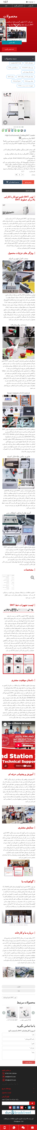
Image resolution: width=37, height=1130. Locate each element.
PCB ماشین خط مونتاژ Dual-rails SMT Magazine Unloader (12, 1020)
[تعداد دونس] (18, 1112)
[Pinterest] (10, 1107)
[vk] (21, 1107)
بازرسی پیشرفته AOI (15, 635)
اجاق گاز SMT (29, 63)
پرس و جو (28, 182)
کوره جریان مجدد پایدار (24, 633)
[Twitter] (25, 1107)
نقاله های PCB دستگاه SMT (25, 76)
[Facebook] (17, 1107)
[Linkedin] (29, 1107)
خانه (6, 5)
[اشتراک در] (32, 1103)
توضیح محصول (30, 190)
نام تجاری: (32, 171)
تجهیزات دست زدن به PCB (25, 85)
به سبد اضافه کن (14, 182)
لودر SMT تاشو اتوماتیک (9, 997)
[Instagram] (14, 1107)
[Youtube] (33, 1107)
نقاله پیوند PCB (29, 81)
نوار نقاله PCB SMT (27, 67)
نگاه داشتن (12, 42)
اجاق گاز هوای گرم (28, 72)
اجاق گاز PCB (17, 81)
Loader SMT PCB (16, 63)
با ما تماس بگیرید (18, 5)
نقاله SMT (11, 76)
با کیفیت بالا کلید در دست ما (17, 616)
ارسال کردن (28, 1062)
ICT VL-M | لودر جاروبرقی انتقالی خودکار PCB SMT (25, 1020)
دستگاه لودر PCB (13, 67)
